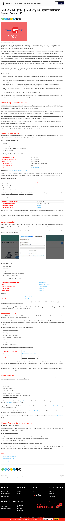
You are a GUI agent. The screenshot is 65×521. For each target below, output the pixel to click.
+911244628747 (35, 157)
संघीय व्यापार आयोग (25, 406)
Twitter (20, 507)
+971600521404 (33, 186)
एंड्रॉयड (27, 297)
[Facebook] (8, 19)
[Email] (17, 19)
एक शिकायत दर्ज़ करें (42, 282)
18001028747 (40, 203)
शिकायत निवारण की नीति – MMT (8, 458)
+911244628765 (35, 163)
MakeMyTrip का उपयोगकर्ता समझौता (9, 456)
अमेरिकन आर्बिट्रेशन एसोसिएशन (54, 406)
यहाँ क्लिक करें (31, 188)
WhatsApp (21, 505)
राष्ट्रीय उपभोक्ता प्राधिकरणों (58, 415)
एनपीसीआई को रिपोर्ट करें (43, 286)
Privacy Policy (42, 517)
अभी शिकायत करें (25, 351)
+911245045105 (35, 161)
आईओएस (32, 297)
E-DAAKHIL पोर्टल (9, 402)
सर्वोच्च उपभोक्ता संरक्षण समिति (33, 411)
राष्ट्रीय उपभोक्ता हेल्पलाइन (23, 401)
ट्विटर (26, 299)
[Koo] (11, 19)
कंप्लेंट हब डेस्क (4, 15)
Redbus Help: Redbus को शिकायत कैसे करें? (55, 477)
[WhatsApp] (2, 19)
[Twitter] (5, 19)
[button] (60, 3)
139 (32, 165)
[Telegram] (14, 19)
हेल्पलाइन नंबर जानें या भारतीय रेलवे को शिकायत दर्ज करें (18, 170)
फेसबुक (30, 299)
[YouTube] (18, 509)
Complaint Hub (26, 517)
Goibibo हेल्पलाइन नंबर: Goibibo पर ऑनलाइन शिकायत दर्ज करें (12, 477)
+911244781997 (40, 201)
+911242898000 (35, 159)
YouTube (20, 508)
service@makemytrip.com (36, 167)
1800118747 (46, 203)
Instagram (21, 510)
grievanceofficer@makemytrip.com (29, 353)
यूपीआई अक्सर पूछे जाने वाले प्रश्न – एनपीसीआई (11, 461)
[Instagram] (18, 510)
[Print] (20, 19)
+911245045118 (43, 163)
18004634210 (32, 184)
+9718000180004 (41, 186)
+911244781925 (40, 184)
